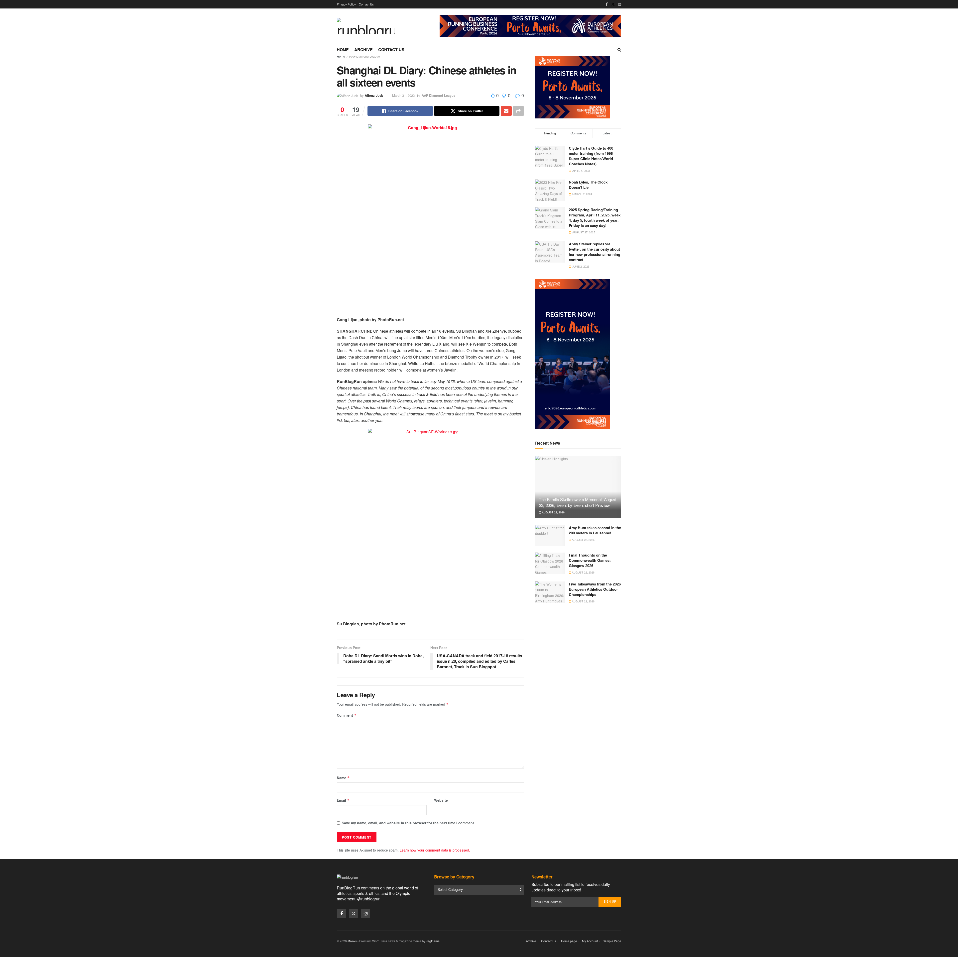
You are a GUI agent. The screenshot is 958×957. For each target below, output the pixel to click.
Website (441, 800)
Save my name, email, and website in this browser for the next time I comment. (408, 822)
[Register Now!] (530, 25)
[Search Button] (619, 49)
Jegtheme (433, 941)
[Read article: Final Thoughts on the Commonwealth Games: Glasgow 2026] (550, 563)
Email (343, 800)
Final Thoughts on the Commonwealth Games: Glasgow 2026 (590, 560)
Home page (569, 941)
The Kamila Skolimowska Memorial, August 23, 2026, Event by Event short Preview (577, 502)
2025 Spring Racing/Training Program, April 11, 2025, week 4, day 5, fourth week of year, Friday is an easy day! (594, 217)
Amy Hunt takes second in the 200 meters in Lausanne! (595, 530)
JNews (352, 941)
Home (343, 49)
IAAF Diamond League (364, 56)
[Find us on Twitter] (613, 4)
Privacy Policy (346, 4)
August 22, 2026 (553, 512)
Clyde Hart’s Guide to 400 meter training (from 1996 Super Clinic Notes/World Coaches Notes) (591, 156)
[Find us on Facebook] (607, 4)
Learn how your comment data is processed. (435, 850)
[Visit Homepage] (366, 26)
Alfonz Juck (374, 95)
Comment (347, 715)
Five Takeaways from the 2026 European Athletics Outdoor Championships (595, 589)
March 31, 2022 (403, 95)
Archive (363, 49)
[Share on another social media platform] (518, 111)
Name (343, 777)
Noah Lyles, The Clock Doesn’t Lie (588, 184)
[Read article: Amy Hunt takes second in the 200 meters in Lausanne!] (550, 536)
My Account (590, 941)
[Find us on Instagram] (619, 4)
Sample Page (612, 941)
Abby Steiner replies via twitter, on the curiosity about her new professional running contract (594, 251)
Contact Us (366, 4)
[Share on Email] (506, 111)
